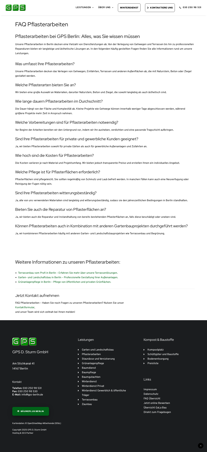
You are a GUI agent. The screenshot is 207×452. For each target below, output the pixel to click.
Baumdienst (89, 368)
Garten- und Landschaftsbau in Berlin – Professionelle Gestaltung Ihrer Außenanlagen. (68, 277)
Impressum (150, 389)
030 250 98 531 (192, 7)
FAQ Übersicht (152, 398)
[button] (128, 7)
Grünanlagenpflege (93, 363)
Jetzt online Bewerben (157, 403)
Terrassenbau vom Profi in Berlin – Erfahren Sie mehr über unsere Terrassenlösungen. (68, 273)
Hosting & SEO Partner (22, 433)
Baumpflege (89, 372)
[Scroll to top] (200, 445)
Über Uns (104, 7)
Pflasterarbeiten (91, 354)
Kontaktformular (24, 307)
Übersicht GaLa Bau (155, 407)
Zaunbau (87, 404)
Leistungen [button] (83, 7)
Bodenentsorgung (158, 359)
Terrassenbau (90, 399)
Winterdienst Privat (93, 386)
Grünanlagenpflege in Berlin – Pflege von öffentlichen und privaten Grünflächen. (64, 282)
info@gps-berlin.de (32, 394)
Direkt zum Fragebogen (157, 412)
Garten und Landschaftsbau (98, 349)
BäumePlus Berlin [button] (32, 411)
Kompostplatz (155, 349)
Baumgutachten (91, 377)
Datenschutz (151, 394)
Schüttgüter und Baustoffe (163, 354)
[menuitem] (84, 7)
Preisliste (152, 363)
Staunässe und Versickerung (98, 359)
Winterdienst (89, 381)
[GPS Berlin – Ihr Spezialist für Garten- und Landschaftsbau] (15, 7)
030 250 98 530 (28, 391)
